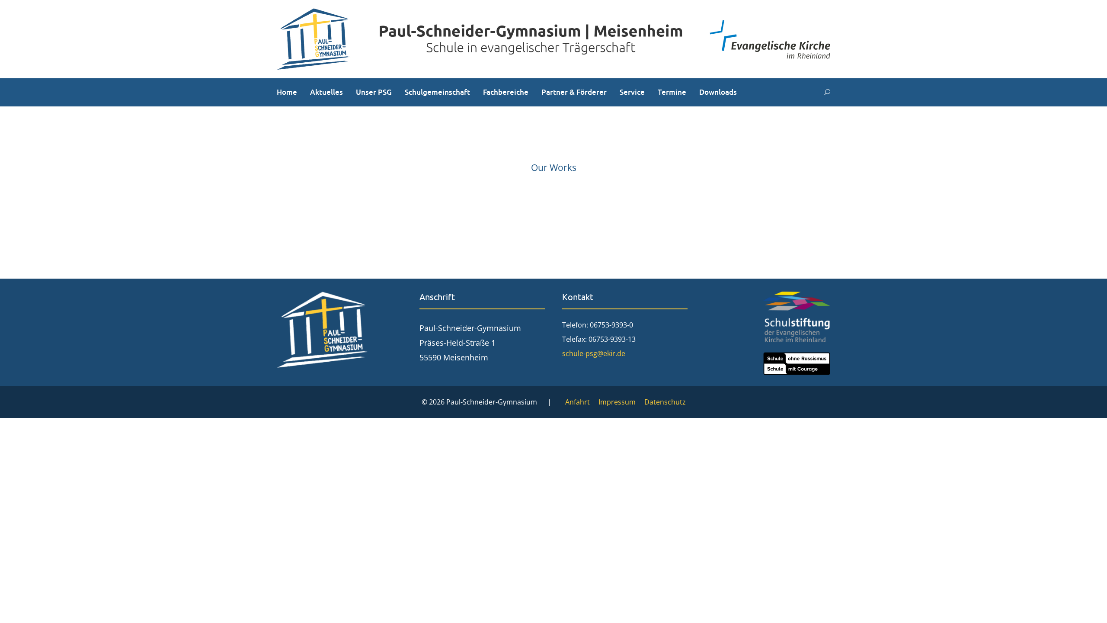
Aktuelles (326, 92)
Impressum (617, 402)
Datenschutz (665, 402)
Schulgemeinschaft (437, 92)
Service (632, 92)
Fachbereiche (505, 92)
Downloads (718, 92)
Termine (672, 92)
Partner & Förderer (574, 92)
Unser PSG (374, 92)
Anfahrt (577, 402)
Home (287, 92)
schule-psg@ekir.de (593, 353)
